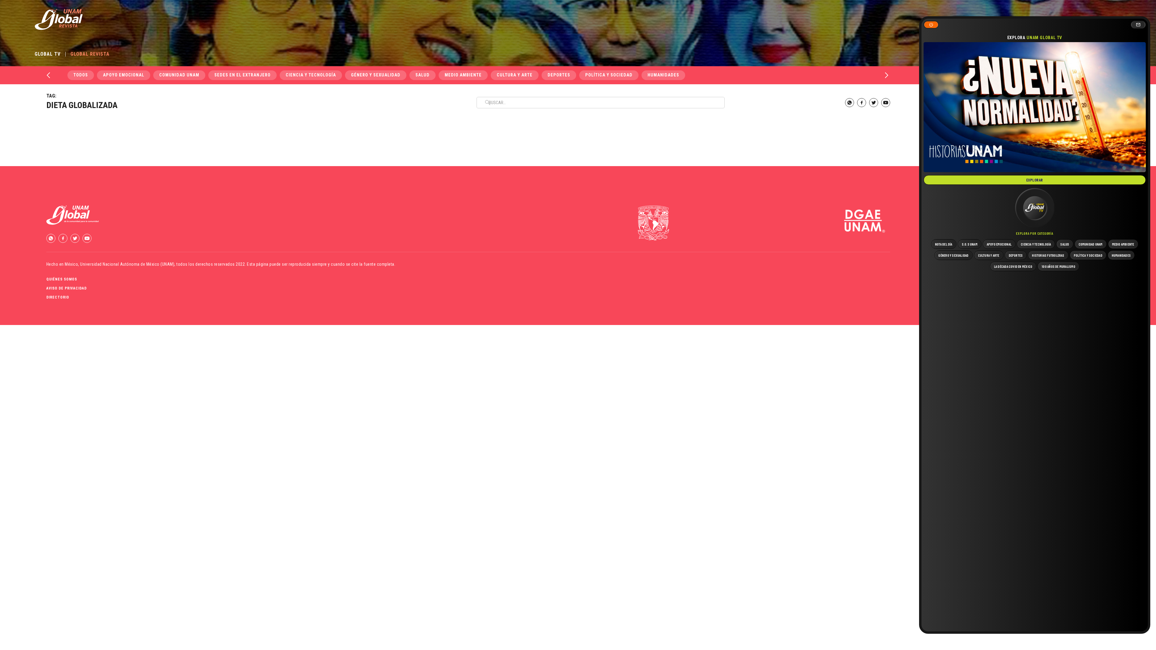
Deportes (559, 75)
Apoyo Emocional (123, 75)
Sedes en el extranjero (242, 75)
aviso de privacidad (66, 288)
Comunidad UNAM (179, 75)
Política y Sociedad (608, 75)
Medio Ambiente (463, 75)
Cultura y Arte (515, 75)
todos (80, 75)
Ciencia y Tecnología (311, 75)
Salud (422, 75)
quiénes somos (61, 279)
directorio (57, 297)
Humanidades (663, 75)
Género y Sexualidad (375, 75)
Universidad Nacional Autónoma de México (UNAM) (127, 264)
